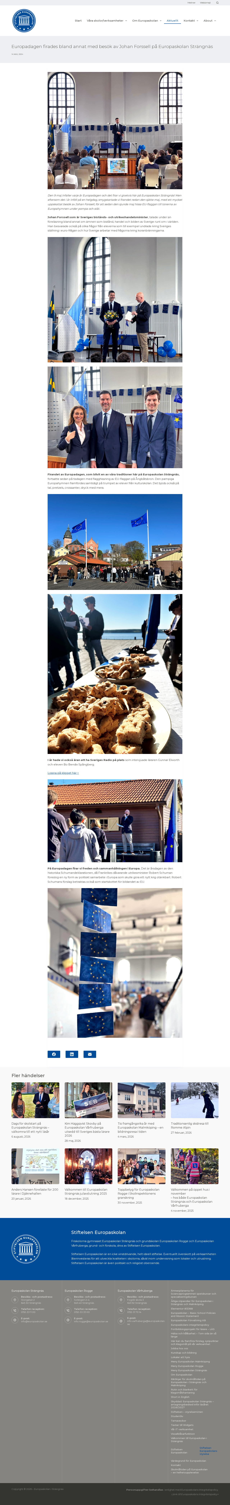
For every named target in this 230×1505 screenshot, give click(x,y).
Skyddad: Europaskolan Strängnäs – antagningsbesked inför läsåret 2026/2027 (192, 1404)
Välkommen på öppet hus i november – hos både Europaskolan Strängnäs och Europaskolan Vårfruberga (191, 1198)
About (208, 20)
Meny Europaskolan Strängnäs (189, 1370)
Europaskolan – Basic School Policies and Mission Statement (193, 1314)
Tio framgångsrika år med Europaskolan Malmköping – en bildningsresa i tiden (140, 1127)
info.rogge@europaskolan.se (91, 1321)
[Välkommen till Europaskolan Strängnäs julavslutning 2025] (88, 1166)
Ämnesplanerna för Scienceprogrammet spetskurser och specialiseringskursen (193, 1293)
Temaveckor (178, 1420)
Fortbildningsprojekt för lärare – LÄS (193, 1329)
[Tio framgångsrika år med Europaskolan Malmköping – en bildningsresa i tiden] (141, 1100)
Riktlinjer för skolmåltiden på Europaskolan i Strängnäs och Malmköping (188, 1382)
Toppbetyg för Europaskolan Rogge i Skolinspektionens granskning (138, 1193)
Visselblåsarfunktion (183, 1433)
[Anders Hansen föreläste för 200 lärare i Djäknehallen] (35, 1166)
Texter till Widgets (182, 1425)
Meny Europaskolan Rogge (187, 1366)
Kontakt (176, 1465)
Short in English (180, 1396)
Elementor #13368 (182, 1308)
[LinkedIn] (72, 1054)
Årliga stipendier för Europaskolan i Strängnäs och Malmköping (192, 1303)
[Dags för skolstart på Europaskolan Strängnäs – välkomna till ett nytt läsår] (35, 1100)
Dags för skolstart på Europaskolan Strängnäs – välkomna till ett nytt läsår (30, 1127)
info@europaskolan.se (34, 1321)
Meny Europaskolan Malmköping (190, 1361)
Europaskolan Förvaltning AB (188, 1320)
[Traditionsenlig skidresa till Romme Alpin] (195, 1100)
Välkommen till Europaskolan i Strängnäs (189, 1440)
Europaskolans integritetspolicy (190, 1324)
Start (78, 20)
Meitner (192, 2)
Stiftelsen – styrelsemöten (187, 1411)
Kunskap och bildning (184, 1352)
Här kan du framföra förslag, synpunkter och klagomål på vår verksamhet (194, 1342)
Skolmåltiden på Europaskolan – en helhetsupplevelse (189, 1471)
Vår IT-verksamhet (182, 1429)
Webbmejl (205, 2)
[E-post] (90, 1054)
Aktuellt (172, 20)
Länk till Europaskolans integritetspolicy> (194, 1494)
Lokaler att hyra (180, 1357)
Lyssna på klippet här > (63, 773)
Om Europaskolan (145, 20)
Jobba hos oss (179, 1348)
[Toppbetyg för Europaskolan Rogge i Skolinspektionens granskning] (141, 1166)
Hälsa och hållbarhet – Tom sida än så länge (193, 1335)
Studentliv (177, 1416)
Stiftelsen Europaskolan (179, 1451)
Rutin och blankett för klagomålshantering (184, 1391)
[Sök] (217, 3)
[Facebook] (54, 1054)
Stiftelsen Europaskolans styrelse (208, 1450)
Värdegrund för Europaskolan (188, 1460)
